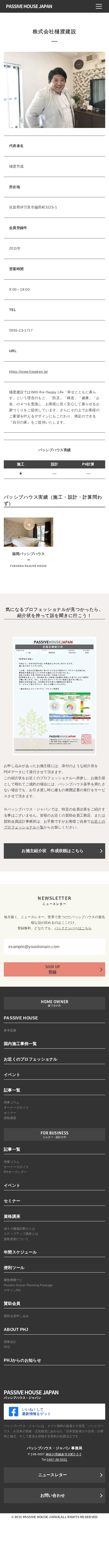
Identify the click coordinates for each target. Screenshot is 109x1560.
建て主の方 (54, 1005)
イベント (12, 1074)
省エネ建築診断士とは (19, 1228)
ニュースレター (52, 1475)
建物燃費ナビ (13, 1280)
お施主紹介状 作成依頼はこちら (52, 851)
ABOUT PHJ (16, 1329)
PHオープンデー (15, 1172)
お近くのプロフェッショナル (31, 1059)
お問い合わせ (52, 1495)
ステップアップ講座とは (21, 1234)
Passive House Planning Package (28, 1285)
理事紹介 (10, 1342)
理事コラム (11, 1102)
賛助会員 (12, 1303)
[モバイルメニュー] (99, 6)
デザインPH (12, 1290)
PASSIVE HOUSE (21, 1018)
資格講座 (10, 1118)
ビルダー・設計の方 (54, 1137)
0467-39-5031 (57, 1459)
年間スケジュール (20, 1252)
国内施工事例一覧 (20, 1044)
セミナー (10, 1113)
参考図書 (10, 1030)
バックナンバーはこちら (73, 928)
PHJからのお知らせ (22, 1360)
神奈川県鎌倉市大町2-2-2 (63, 1454)
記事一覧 (12, 1090)
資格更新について (16, 1239)
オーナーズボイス (16, 1107)
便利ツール (14, 1267)
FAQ (7, 1347)
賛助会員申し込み (16, 1316)
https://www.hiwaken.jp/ (28, 371)
